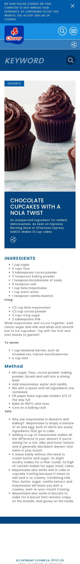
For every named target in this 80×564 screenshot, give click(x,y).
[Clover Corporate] (14, 35)
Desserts (14, 83)
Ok (73, 6)
